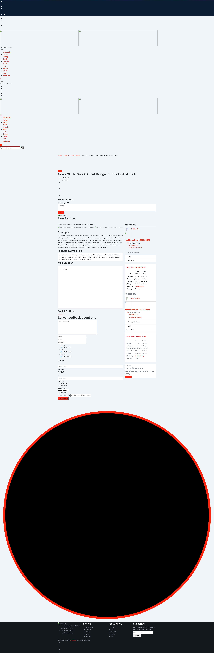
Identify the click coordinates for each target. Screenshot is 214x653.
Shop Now (128, 377)
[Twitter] (60, 314)
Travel (5, 71)
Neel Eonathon (135, 229)
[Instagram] (62, 314)
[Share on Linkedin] (61, 222)
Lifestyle (6, 61)
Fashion (5, 54)
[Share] (208, 2)
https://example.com (135, 248)
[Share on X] (59, 222)
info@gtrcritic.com (67, 633)
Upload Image (62, 383)
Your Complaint (63, 203)
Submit (61, 213)
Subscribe (137, 636)
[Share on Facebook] (58, 222)
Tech (4, 66)
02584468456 (133, 245)
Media (60, 171)
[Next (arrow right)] (211, 326)
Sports (5, 64)
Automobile (7, 52)
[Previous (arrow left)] (3, 326)
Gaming (5, 57)
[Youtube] (61, 314)
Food (4, 73)
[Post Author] (128, 229)
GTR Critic (73, 640)
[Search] (1, 79)
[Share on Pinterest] (62, 222)
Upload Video (62, 388)
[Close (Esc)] (212, 2)
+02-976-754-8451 (68, 630)
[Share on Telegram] (65, 222)
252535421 (145, 240)
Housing (5, 68)
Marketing (6, 75)
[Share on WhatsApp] (64, 222)
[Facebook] (58, 314)
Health (5, 59)
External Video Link (64, 395)
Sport (112, 627)
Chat (129, 257)
